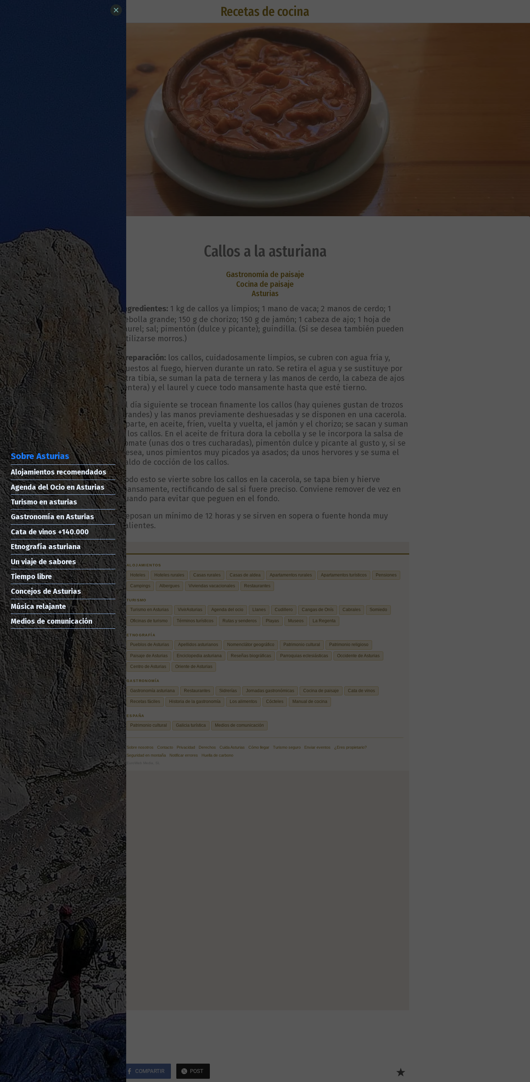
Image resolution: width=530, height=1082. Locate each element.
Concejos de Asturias (46, 591)
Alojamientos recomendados (58, 472)
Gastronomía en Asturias (52, 516)
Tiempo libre (31, 576)
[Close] (116, 10)
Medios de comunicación (51, 621)
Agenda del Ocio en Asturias (58, 487)
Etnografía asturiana (46, 546)
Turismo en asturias (44, 502)
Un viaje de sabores (43, 561)
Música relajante (38, 606)
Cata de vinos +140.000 (50, 531)
